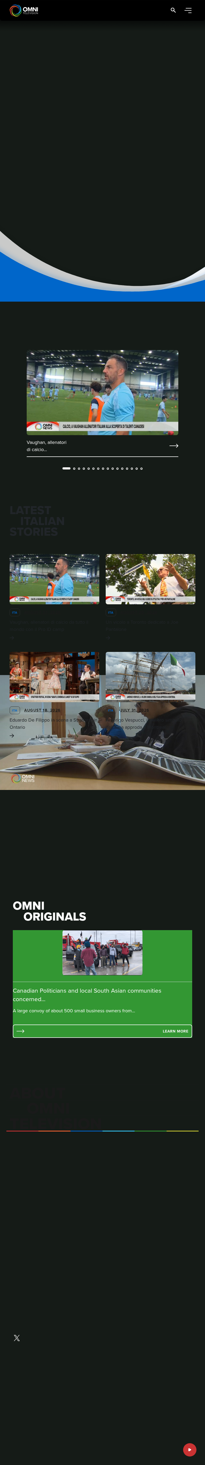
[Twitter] (17, 1338)
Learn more (175, 1031)
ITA (15, 612)
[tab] (66, 468)
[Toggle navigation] (187, 10)
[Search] (173, 10)
